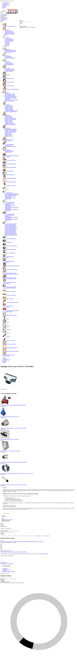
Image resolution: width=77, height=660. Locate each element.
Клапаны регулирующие (9, 123)
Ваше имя (2, 578)
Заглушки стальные (8, 71)
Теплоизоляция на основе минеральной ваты (9, 283)
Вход (4, 7)
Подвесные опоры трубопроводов (12, 265)
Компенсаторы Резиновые (11, 249)
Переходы (8, 49)
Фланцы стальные (8, 30)
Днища (7, 61)
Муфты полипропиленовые (10, 224)
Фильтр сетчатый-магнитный (10, 146)
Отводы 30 (7, 45)
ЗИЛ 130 (10, 541)
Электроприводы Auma (10, 160)
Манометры (8, 149)
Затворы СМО (7, 133)
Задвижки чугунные (9, 105)
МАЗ (20, 541)
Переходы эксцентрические (10, 51)
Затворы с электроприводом (10, 131)
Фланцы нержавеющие (9, 31)
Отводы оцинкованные (9, 39)
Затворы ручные (8, 135)
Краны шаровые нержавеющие (11, 96)
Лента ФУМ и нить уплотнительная (8, 306)
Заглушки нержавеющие (9, 69)
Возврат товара (45, 553)
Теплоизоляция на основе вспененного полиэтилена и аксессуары (10, 274)
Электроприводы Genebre (11, 163)
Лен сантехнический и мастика (12, 302)
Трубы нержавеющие (10, 214)
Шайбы (7, 325)
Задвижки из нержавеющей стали (11, 110)
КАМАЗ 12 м (36, 541)
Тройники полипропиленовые (11, 226)
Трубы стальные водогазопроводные (12, 194)
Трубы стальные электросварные (11, 193)
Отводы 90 (7, 42)
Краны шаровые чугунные (10, 95)
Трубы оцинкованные (10, 202)
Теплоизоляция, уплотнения (11, 269)
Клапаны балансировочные (10, 118)
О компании (5, 3)
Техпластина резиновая (10, 295)
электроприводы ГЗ (10, 171)
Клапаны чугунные (8, 121)
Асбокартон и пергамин (11, 291)
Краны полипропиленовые (10, 231)
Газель (1, 541)
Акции (4, 357)
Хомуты (7, 333)
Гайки (7, 322)
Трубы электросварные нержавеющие (9, 216)
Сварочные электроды (10, 340)
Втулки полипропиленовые (10, 228)
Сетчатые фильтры (8, 145)
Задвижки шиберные (9, 109)
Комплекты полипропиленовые (11, 234)
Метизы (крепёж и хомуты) (11, 315)
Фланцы (7, 29)
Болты (7, 318)
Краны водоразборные (9, 100)
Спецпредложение (6, 355)
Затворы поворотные (9, 134)
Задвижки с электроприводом (10, 111)
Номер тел (2, 579)
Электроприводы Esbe (10, 174)
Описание (5, 487)
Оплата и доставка (6, 4)
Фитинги (8, 74)
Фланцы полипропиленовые (10, 229)
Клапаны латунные (8, 120)
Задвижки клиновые (9, 108)
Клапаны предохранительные (10, 119)
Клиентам (5, 5)
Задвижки (8, 104)
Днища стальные (8, 62)
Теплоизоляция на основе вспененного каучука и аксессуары (9, 278)
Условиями (38, 535)
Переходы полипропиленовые (11, 227)
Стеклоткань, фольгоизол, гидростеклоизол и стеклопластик (9, 287)
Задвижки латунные (9, 106)
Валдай (4, 541)
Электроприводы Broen (10, 181)
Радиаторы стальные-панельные (12, 351)
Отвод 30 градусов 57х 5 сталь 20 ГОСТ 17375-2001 (10, 450)
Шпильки (8, 336)
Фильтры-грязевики (10, 144)
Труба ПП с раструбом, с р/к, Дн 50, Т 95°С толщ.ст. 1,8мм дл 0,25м (13, 484)
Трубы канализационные (11, 238)
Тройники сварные (8, 56)
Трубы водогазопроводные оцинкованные (10, 206)
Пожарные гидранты (7, 140)
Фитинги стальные (10, 78)
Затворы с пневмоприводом (10, 132)
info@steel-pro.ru (3, 562)
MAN (29, 541)
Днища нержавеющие (9, 64)
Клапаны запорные (8, 117)
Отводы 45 (7, 44)
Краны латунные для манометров (11, 99)
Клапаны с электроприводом (10, 124)
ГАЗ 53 (7, 541)
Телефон (2, 532)
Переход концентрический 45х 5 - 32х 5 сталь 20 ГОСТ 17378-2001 (13, 428)
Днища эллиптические (9, 63)
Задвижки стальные (9, 107)
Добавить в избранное (6, 520)
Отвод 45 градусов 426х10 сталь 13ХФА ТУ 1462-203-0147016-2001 (13, 462)
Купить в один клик (9, 519)
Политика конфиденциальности (9, 571)
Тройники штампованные (10, 57)
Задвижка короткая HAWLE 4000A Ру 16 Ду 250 (9, 416)
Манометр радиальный (9, 150)
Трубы (7, 189)
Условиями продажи (46, 535)
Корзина (2, 14)
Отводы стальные (8, 38)
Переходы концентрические (10, 50)
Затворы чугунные (8, 136)
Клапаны (8, 115)
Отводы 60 (7, 43)
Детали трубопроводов (10, 26)
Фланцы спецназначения (9, 33)
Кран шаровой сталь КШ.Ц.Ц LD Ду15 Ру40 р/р (9, 439)
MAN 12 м (41, 541)
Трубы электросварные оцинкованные (9, 204)
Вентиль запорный (10, 139)
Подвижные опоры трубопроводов (8, 257)
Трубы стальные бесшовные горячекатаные (10, 198)
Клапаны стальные (8, 122)
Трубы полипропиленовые (11, 223)
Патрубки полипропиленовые (11, 233)
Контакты (4, 6)
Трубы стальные (9, 192)
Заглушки (8, 68)
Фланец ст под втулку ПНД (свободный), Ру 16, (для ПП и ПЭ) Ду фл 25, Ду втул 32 (16, 473)
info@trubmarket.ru (3, 17)
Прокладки (8, 329)
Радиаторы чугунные (10, 354)
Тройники (8, 55)
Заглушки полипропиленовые (11, 232)
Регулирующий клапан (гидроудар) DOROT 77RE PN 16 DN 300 (12, 405)
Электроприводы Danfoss (11, 167)
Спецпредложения (6, 2)
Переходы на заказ (8, 52)
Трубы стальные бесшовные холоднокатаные (10, 196)
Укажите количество (4, 530)
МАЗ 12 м (32, 541)
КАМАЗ (22, 541)
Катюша (14, 541)
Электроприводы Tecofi (10, 185)
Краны (7, 92)
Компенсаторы (9, 242)
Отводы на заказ (8, 41)
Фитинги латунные (10, 85)
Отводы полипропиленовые (10, 225)
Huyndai (25, 541)
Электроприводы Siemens (11, 178)
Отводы (7, 37)
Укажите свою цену (4, 531)
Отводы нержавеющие (9, 40)
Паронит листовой (10, 298)
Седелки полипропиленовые (10, 230)
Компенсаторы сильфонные (11, 245)
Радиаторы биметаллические (11, 347)
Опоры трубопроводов (10, 252)
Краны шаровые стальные (10, 94)
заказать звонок (3, 19)
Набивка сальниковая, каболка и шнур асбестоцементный (11, 311)
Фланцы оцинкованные (9, 32)
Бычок (17, 541)
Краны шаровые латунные (10, 93)
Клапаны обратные (8, 116)
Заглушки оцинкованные (10, 70)
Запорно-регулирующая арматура (12, 89)
